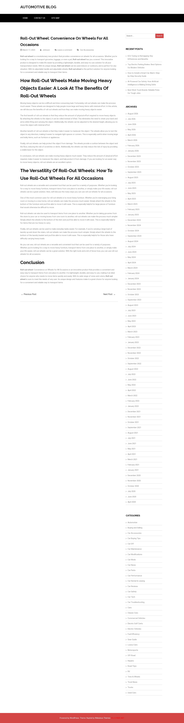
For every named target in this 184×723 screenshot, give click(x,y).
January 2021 (133, 470)
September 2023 (134, 300)
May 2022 (132, 385)
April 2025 (132, 199)
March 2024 (132, 268)
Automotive (132, 522)
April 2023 (132, 326)
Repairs (131, 661)
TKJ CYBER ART (117, 718)
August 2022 (133, 369)
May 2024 (132, 257)
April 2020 (132, 502)
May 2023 (132, 321)
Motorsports (133, 650)
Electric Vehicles (134, 629)
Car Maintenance (135, 549)
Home (25, 18)
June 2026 (132, 124)
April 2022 (132, 390)
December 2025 (134, 156)
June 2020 (132, 497)
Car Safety (132, 591)
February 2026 (133, 145)
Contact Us (39, 18)
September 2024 (134, 236)
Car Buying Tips (134, 538)
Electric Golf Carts (135, 623)
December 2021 (134, 411)
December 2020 (134, 475)
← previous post (28, 294)
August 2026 (133, 114)
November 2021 (134, 417)
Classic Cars (133, 613)
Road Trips (132, 666)
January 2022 (133, 406)
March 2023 (132, 332)
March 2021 (132, 459)
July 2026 (131, 119)
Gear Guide (132, 639)
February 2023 (133, 337)
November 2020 (134, 481)
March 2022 (132, 395)
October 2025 (133, 167)
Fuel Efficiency (133, 634)
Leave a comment (64, 50)
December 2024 (134, 220)
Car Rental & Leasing (136, 581)
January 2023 (133, 342)
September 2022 (134, 364)
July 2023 (131, 310)
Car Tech (131, 597)
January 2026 (133, 151)
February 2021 (133, 465)
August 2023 (133, 305)
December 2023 (134, 284)
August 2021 (133, 433)
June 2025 (132, 188)
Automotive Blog (38, 7)
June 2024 (132, 252)
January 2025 (133, 215)
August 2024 (133, 241)
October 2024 (133, 231)
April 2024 (132, 262)
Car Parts (131, 570)
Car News (132, 565)
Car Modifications (135, 554)
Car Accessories (87, 50)
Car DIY (131, 544)
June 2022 (132, 380)
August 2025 (133, 177)
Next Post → (109, 294)
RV (129, 671)
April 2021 (132, 454)
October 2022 (133, 358)
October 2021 (133, 422)
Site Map (55, 18)
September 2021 (134, 427)
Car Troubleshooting (136, 602)
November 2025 (134, 161)
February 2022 (133, 401)
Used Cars (132, 693)
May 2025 (132, 193)
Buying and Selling (135, 528)
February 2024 (133, 273)
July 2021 (131, 438)
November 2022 (134, 353)
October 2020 (133, 486)
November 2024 (134, 225)
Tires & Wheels (134, 677)
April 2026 (132, 135)
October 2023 (133, 294)
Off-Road (131, 655)
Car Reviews (133, 586)
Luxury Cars (132, 645)
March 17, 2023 (29, 50)
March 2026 (132, 140)
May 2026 (132, 129)
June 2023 (132, 316)
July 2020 (131, 491)
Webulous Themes (102, 718)
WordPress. (74, 718)
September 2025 (134, 172)
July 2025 (131, 183)
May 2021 (132, 449)
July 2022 (131, 374)
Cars (130, 607)
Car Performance (135, 576)
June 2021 (132, 443)
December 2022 (134, 348)
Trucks (130, 687)
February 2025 (133, 209)
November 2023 (134, 289)
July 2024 (131, 246)
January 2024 (133, 278)
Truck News (132, 682)
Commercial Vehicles (136, 618)
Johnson (46, 50)
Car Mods (132, 560)
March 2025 (132, 204)
